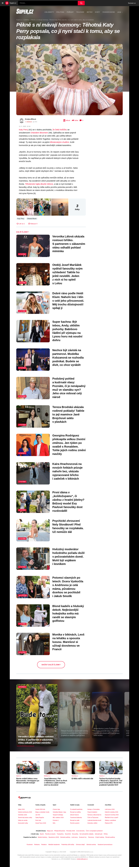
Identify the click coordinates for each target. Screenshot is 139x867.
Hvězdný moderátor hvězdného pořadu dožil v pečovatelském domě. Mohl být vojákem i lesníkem (68, 557)
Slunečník (68, 834)
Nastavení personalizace (105, 844)
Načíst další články (51, 665)
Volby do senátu (22, 820)
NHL (54, 823)
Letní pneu (74, 837)
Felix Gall (38, 820)
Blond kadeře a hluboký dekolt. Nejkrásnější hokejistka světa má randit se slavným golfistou (68, 613)
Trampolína (60, 834)
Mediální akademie (54, 844)
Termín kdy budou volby (25, 817)
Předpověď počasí (59, 831)
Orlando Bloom (31, 218)
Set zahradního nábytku (86, 834)
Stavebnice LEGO (53, 837)
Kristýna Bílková (30, 119)
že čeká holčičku (60, 130)
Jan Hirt (37, 815)
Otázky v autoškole (110, 820)
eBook (68, 120)
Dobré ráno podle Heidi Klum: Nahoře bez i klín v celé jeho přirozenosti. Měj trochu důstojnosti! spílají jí (68, 301)
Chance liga (56, 809)
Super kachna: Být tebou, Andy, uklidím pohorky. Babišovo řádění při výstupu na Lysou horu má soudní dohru (67, 331)
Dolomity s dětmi (92, 823)
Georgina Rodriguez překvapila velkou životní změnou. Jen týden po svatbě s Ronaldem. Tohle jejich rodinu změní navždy (69, 445)
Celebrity (49, 12)
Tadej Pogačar (39, 817)
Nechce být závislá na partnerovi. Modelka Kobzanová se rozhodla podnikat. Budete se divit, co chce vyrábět (68, 357)
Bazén (42, 834)
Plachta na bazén (50, 834)
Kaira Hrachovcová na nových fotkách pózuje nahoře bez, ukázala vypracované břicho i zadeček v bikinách (67, 471)
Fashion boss (109, 12)
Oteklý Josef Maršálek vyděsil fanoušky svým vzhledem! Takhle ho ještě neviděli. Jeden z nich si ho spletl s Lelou (67, 274)
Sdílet (76, 120)
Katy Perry (23, 130)
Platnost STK (109, 823)
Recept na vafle (74, 820)
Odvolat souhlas (91, 844)
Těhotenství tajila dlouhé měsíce (39, 184)
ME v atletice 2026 (58, 817)
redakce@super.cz (82, 859)
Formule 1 (56, 820)
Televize (80, 12)
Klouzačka (75, 834)
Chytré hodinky (99, 837)
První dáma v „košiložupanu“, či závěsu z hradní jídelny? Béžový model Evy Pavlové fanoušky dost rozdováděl (68, 501)
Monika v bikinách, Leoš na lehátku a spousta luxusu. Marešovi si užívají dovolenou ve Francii (68, 642)
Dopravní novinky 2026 (112, 815)
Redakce (44, 844)
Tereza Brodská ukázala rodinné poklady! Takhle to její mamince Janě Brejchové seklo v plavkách (68, 414)
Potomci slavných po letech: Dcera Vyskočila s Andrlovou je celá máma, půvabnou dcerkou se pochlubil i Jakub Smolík (67, 587)
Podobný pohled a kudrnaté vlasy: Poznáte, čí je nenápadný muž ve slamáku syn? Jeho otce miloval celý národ (68, 388)
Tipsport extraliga (58, 815)
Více (119, 12)
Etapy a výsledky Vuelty (42, 812)
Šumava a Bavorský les (94, 815)
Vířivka (106, 834)
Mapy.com (50, 831)
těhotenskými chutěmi (59, 142)
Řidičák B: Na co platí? (111, 817)
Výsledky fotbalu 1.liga (59, 812)
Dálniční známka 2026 (111, 812)
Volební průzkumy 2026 (25, 812)
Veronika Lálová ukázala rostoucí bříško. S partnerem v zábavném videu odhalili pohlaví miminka (68, 244)
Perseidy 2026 (70, 831)
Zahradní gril (98, 834)
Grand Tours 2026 (40, 823)
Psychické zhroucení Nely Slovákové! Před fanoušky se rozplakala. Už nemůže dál (68, 526)
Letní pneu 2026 (110, 809)
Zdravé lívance (74, 815)
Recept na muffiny (75, 812)
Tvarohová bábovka (76, 817)
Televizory (91, 837)
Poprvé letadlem (92, 812)
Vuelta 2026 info (40, 809)
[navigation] (2, 3)
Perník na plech (74, 823)
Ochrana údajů (80, 844)
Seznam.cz (132, 3)
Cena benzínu (80, 831)
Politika (60, 12)
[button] (69, 79)
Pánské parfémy (110, 837)
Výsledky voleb (22, 815)
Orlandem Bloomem (39, 133)
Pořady (70, 12)
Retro (90, 12)
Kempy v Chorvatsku (94, 809)
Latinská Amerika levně (94, 820)
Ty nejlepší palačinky (76, 809)
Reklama (37, 844)
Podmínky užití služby (67, 844)
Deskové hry (83, 837)
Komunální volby (23, 823)
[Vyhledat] (81, 3)
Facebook (30, 844)
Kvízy (97, 12)
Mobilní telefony (42, 837)
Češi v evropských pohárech (94, 831)
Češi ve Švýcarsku (93, 817)
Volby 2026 (21, 809)
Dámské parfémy (65, 837)
